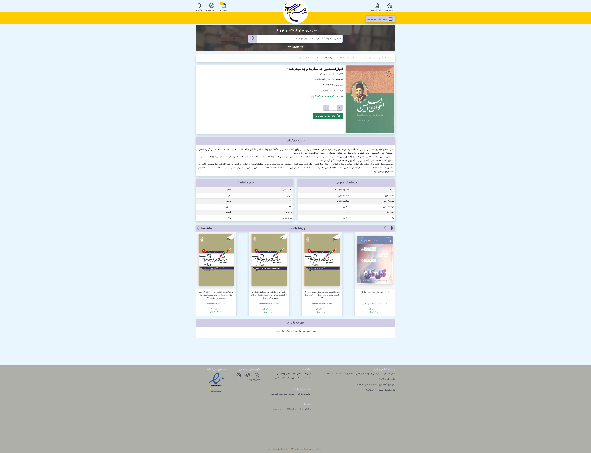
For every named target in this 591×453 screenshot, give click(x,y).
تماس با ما (297, 373)
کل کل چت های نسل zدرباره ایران (375, 292)
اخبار (277, 378)
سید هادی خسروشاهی (325, 79)
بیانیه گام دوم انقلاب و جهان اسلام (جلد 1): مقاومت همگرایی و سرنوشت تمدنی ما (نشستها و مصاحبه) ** (216, 295)
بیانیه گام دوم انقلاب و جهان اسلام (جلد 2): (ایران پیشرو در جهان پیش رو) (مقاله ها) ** (322, 295)
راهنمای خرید (305, 409)
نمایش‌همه (206, 228)
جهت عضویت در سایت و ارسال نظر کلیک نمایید (295, 331)
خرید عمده (277, 409)
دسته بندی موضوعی (377, 19)
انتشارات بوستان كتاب (329, 74)
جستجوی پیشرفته (295, 47)
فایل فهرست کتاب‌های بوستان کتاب (296, 378)
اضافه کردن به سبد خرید (326, 116)
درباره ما (307, 373)
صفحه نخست (387, 58)
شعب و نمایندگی (283, 373)
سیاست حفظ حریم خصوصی (283, 394)
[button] (392, 229)
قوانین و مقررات (304, 394)
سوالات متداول (291, 409)
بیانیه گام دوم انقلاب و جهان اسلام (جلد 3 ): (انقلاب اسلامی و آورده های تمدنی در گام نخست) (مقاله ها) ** (269, 295)
